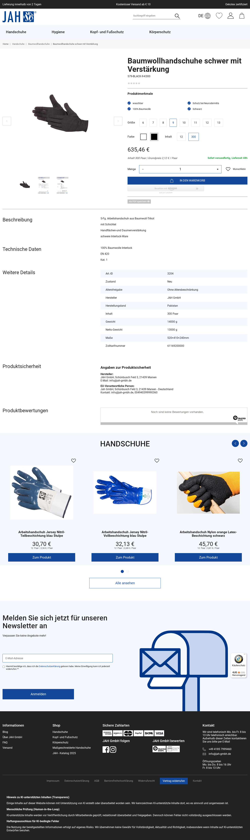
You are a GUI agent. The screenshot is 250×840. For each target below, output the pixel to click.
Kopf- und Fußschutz (65, 737)
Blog (5, 732)
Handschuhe (18, 44)
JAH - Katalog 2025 (64, 753)
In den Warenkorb (192, 180)
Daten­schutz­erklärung (76, 780)
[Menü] (245, 655)
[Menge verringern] (142, 169)
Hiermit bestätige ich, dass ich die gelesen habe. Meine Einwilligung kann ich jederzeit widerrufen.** (58, 667)
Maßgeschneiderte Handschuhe (72, 747)
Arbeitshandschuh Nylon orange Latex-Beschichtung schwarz (208, 534)
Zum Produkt (41, 557)
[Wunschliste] (219, 17)
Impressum (53, 780)
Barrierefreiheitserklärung (118, 780)
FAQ (5, 742)
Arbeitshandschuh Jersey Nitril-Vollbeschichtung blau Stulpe (125, 534)
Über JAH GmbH (12, 737)
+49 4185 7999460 (220, 749)
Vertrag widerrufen (174, 781)
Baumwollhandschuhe (39, 44)
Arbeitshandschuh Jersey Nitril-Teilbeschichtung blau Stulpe (41, 534)
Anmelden (38, 694)
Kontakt (197, 780)
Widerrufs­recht (146, 780)
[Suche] (177, 16)
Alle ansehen (125, 583)
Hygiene (58, 32)
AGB (96, 780)
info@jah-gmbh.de (220, 753)
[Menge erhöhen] (217, 169)
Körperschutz (60, 742)
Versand (7, 747)
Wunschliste (239, 169)
